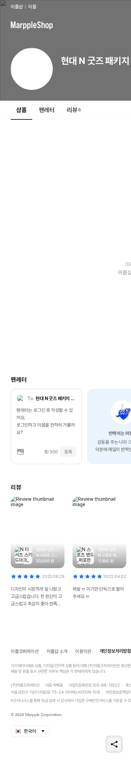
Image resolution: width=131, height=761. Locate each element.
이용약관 (83, 651)
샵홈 (21, 109)
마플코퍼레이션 (25, 651)
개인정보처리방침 (115, 651)
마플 (32, 6)
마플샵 (17, 6)
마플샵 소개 (57, 651)
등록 (68, 451)
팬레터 (47, 109)
